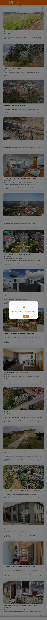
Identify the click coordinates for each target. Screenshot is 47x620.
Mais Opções (32, 316)
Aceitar (25, 316)
